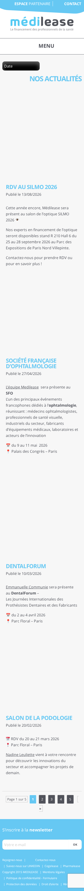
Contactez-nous (45, 860)
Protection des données (21, 884)
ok (75, 845)
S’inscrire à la (27, 830)
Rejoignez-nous (12, 860)
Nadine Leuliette (20, 754)
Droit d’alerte (50, 884)
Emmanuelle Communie (27, 587)
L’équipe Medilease (22, 387)
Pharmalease (71, 866)
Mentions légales (54, 872)
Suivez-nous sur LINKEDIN (23, 866)
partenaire (32, 3)
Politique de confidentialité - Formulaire (31, 878)
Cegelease (51, 866)
